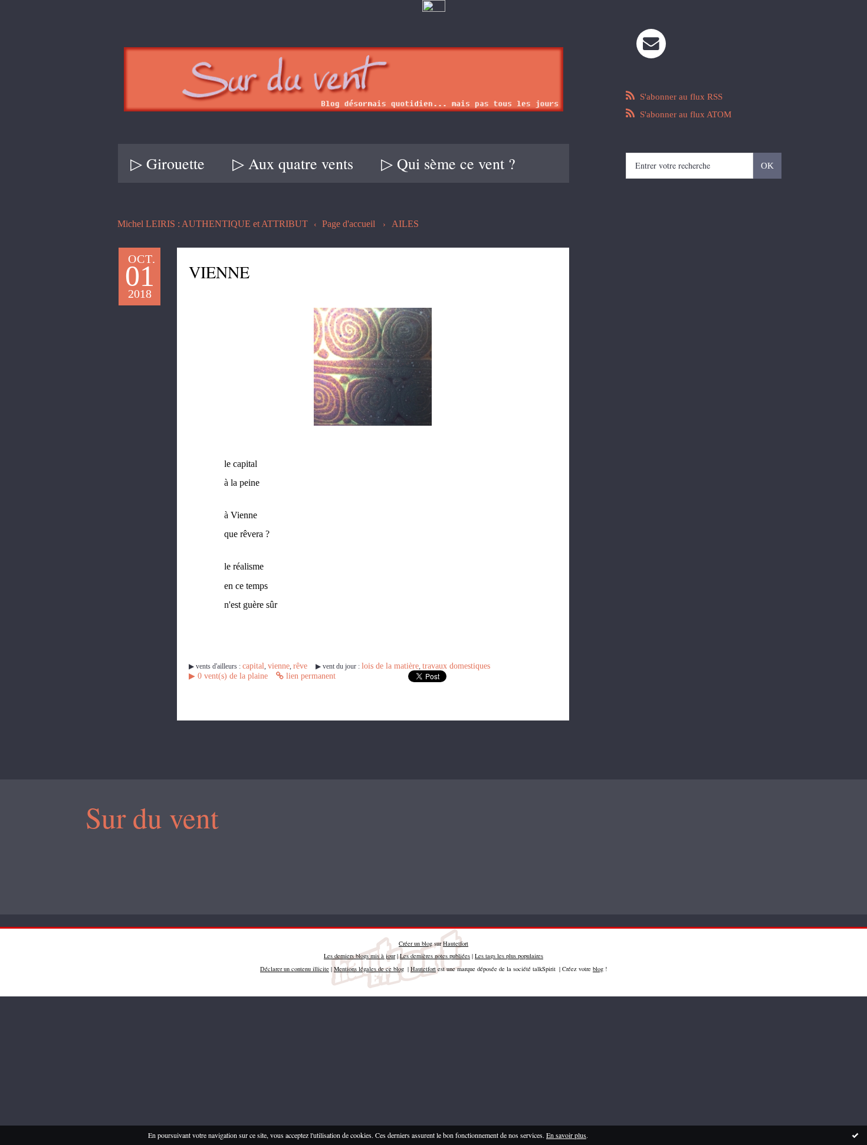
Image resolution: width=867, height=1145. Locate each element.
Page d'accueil (323, 223)
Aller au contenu (37, 25)
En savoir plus (566, 1135)
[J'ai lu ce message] (855, 1135)
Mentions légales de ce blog (369, 966)
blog (598, 966)
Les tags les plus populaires (509, 953)
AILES (375, 223)
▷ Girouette (167, 163)
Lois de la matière (375, 668)
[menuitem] (167, 163)
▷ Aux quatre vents (292, 163)
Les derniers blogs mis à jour (359, 953)
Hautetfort (455, 940)
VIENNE (236, 270)
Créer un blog (415, 940)
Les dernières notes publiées (435, 953)
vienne (273, 668)
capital (251, 668)
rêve (291, 668)
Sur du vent (144, 816)
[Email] (651, 43)
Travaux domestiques (430, 668)
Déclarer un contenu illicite (294, 966)
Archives (566, 163)
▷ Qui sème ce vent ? (448, 163)
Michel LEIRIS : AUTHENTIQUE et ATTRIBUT (201, 223)
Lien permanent (217, 677)
